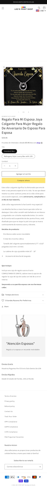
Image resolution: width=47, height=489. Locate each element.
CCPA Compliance (11, 432)
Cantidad (5, 161)
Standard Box (9, 151)
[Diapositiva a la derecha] (28, 112)
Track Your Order (11, 416)
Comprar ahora (23, 180)
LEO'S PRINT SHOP (20, 485)
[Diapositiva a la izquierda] (18, 112)
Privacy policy (9, 401)
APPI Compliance (11, 422)
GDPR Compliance (11, 427)
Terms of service (10, 396)
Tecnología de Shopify (30, 485)
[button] (2, 8)
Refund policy (10, 406)
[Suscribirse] (39, 466)
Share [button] (6, 306)
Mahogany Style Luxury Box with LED (18, 156)
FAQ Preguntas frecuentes (14, 437)
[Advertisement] (23, 36)
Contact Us (9, 411)
